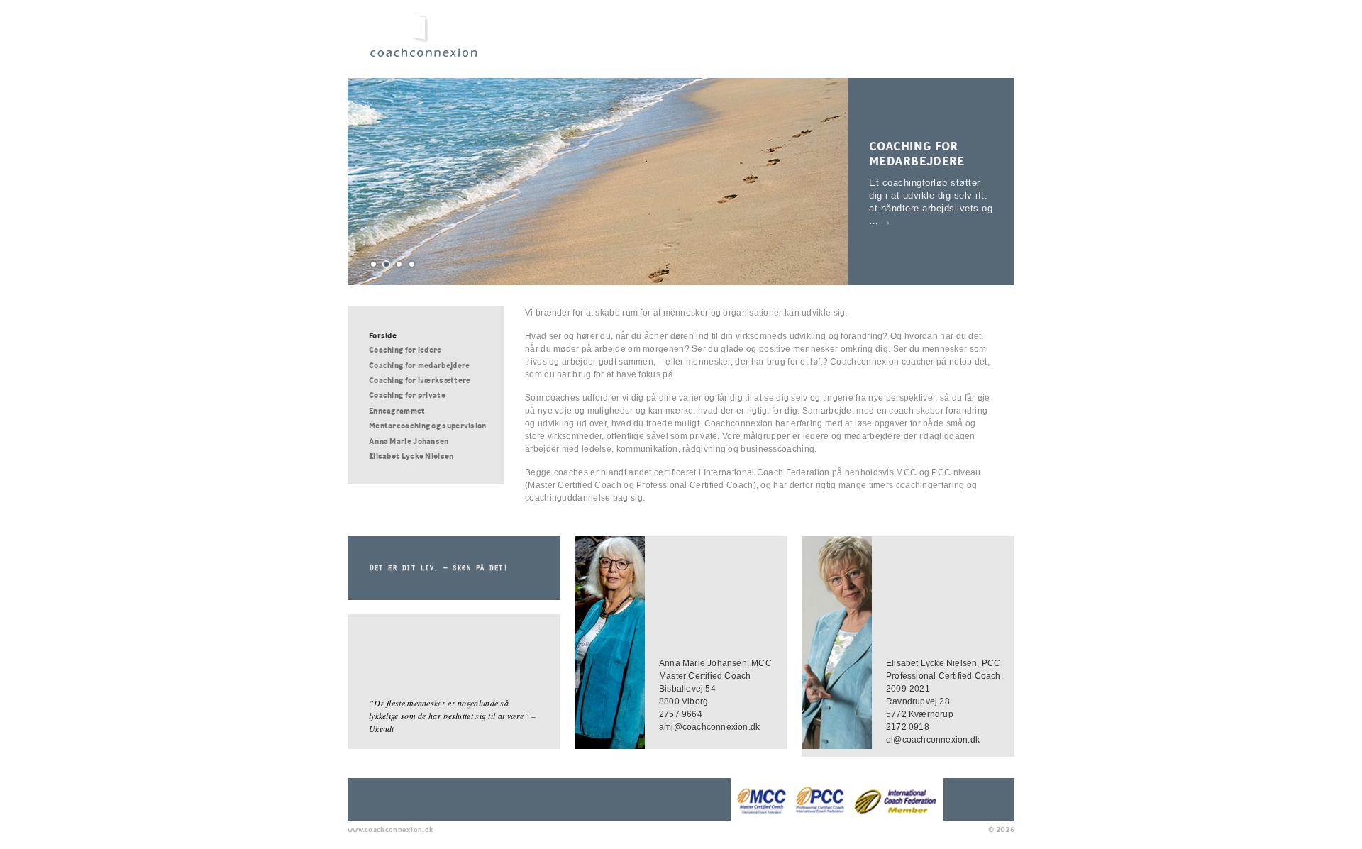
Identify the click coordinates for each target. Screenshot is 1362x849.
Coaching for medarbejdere (917, 153)
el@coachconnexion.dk (933, 740)
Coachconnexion (428, 44)
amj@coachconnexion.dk (709, 727)
